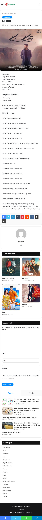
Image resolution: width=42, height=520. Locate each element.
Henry (6, 25)
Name (4, 353)
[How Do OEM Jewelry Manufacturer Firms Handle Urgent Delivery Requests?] (7, 411)
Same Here (25, 278)
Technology (6, 447)
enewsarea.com (25, 506)
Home (5, 13)
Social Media (7, 490)
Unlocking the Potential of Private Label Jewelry (19, 418)
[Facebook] (4, 217)
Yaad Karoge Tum (8, 278)
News (4, 450)
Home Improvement (9, 481)
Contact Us (28, 512)
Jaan (3, 312)
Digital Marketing (8, 463)
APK (4, 456)
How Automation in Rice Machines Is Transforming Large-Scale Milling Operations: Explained (27, 425)
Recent (10, 393)
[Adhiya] (31, 293)
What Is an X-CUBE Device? (11, 432)
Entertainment (7, 466)
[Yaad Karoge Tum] (11, 267)
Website (4, 368)
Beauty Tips (6, 460)
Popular (31, 393)
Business (5, 453)
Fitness (5, 472)
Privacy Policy (19, 512)
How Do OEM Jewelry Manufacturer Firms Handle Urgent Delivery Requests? (26, 410)
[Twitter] (8, 217)
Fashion (5, 469)
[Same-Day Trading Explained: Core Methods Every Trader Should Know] (7, 402)
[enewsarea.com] (10, 4)
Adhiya (24, 304)
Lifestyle (5, 484)
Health (5, 478)
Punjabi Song (12, 13)
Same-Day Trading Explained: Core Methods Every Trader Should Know (26, 400)
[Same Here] (31, 267)
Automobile (6, 487)
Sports (5, 493)
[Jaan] (11, 297)
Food (4, 475)
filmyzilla (21, 509)
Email (4, 361)
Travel (5, 496)
